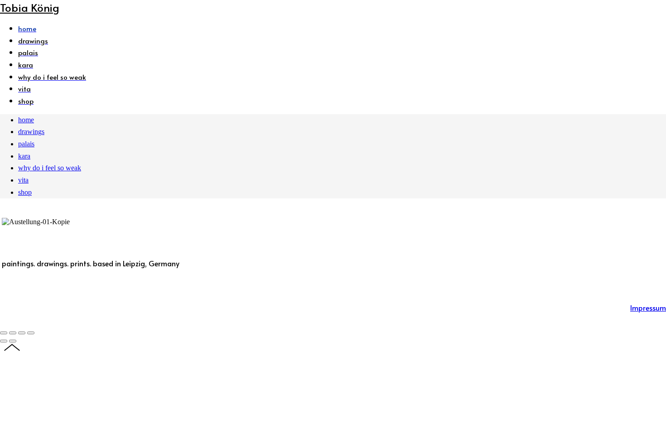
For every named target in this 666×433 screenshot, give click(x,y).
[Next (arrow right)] (12, 341)
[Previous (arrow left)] (3, 341)
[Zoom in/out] (30, 333)
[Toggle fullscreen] (21, 333)
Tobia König (29, 7)
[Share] (12, 333)
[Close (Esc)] (3, 333)
